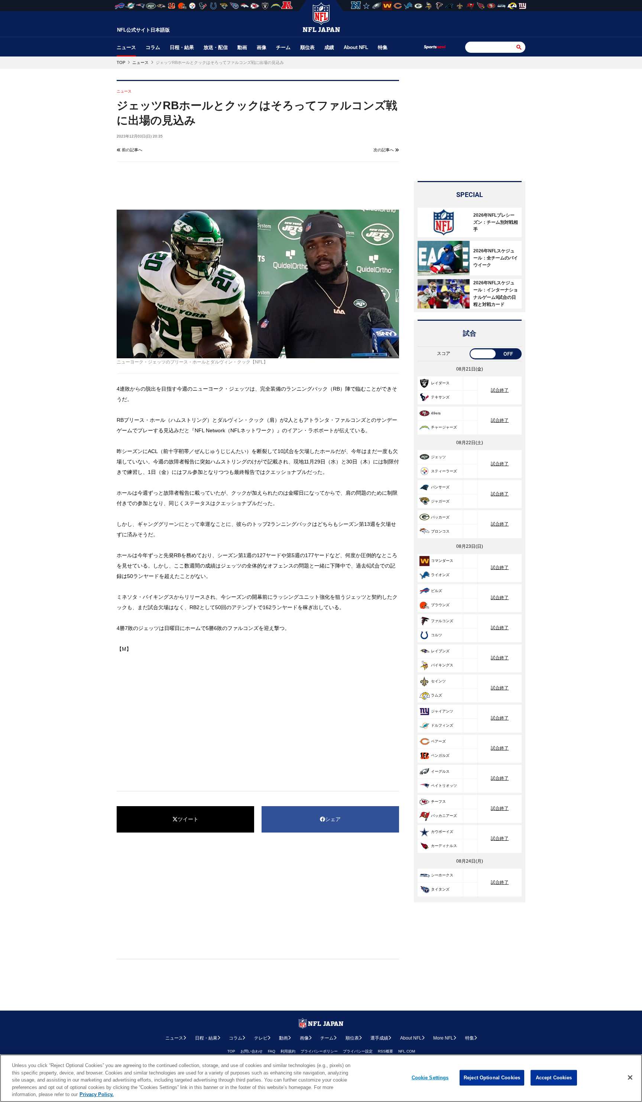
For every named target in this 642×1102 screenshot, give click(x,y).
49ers (436, 413)
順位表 (307, 47)
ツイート (188, 819)
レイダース (440, 383)
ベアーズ (438, 741)
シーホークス (442, 875)
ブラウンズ (440, 605)
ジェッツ (438, 457)
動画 (242, 47)
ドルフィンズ (442, 725)
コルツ (436, 635)
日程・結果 (182, 47)
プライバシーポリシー (319, 1051)
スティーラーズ (444, 471)
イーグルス (440, 771)
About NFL (356, 47)
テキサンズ (440, 397)
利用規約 (288, 1051)
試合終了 (500, 390)
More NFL (443, 1038)
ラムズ (436, 695)
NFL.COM (406, 1051)
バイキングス (442, 665)
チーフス (438, 801)
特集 (383, 47)
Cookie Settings (430, 1077)
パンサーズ (440, 487)
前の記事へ (131, 150)
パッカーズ (440, 517)
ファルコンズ (442, 621)
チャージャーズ (444, 427)
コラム (153, 47)
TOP (231, 1051)
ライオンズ (440, 575)
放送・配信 (216, 47)
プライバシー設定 (358, 1051)
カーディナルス (444, 846)
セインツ (438, 681)
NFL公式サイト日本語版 (143, 30)
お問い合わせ (251, 1051)
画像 (261, 47)
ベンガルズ (440, 755)
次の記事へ (384, 150)
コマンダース (442, 561)
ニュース (126, 47)
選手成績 (379, 1038)
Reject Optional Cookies (492, 1077)
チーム (283, 47)
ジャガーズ (440, 501)
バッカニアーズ (444, 816)
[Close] (630, 1077)
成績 (329, 47)
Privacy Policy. (97, 1094)
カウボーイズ (442, 832)
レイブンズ (440, 651)
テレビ (261, 1038)
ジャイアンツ (442, 711)
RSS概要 (385, 1051)
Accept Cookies (554, 1077)
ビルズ (436, 591)
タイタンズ (440, 889)
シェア (333, 819)
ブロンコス (440, 531)
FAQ (271, 1051)
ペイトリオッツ (444, 785)
